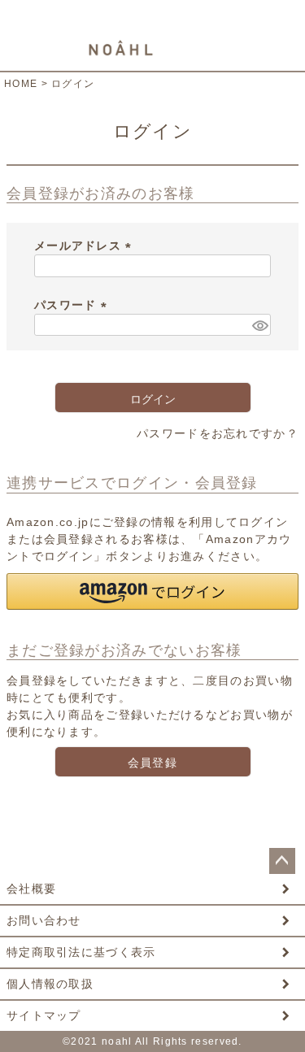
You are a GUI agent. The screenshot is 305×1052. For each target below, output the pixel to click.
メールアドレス (85, 245)
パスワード (73, 304)
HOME (20, 83)
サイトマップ (44, 1015)
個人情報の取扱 (50, 983)
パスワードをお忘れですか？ (217, 433)
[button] (152, 591)
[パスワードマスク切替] (259, 325)
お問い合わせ (44, 920)
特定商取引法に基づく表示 (81, 952)
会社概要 (31, 888)
